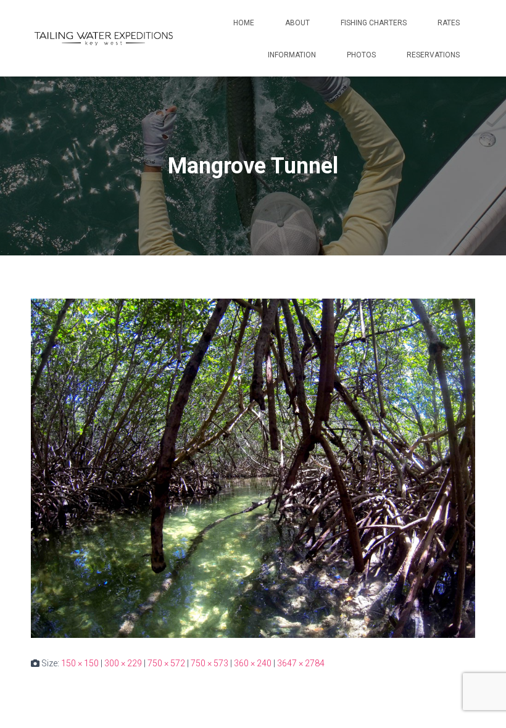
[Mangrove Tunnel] (253, 468)
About (297, 23)
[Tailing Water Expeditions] (103, 38)
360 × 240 (253, 663)
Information (292, 55)
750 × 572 (166, 663)
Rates (449, 23)
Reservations (433, 55)
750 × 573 (209, 663)
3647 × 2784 (301, 663)
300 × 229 (123, 663)
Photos (361, 55)
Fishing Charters (374, 23)
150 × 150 (80, 663)
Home (243, 23)
